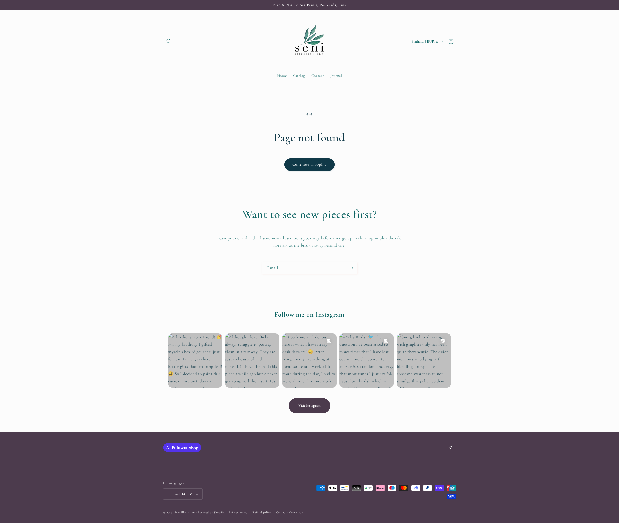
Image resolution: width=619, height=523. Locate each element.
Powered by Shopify (211, 512)
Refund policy (261, 512)
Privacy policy (238, 512)
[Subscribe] (351, 268)
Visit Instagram (309, 405)
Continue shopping (309, 164)
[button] (169, 41)
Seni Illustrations (185, 512)
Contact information (289, 512)
